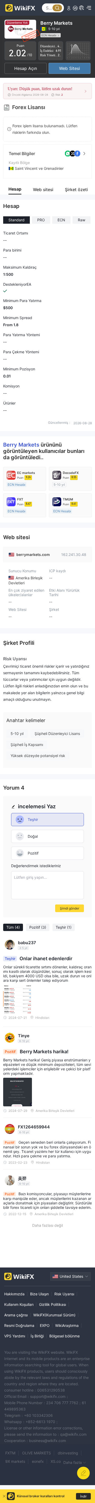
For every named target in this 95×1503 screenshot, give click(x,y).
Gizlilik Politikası (52, 1304)
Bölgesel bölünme (64, 1336)
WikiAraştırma (67, 1325)
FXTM (10, 1453)
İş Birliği (37, 1336)
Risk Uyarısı (64, 1294)
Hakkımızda (14, 1294)
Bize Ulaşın (39, 1294)
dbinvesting (68, 1453)
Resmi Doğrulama (19, 1325)
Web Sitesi (69, 68)
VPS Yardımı (14, 1336)
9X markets (15, 1461)
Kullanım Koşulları (19, 1304)
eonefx (38, 1461)
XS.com (57, 1461)
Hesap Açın (25, 68)
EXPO (45, 1325)
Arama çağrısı (16, 1315)
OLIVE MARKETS (36, 1453)
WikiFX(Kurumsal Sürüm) (54, 1315)
